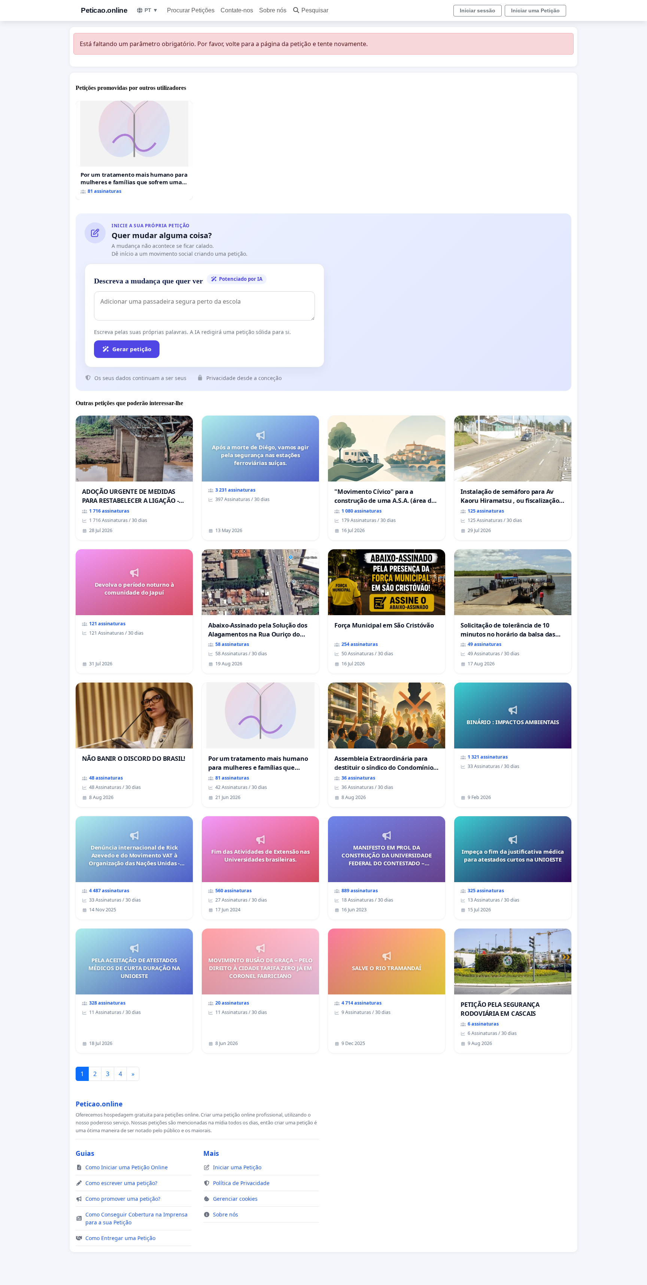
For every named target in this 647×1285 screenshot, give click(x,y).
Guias (85, 1153)
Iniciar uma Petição (535, 10)
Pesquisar (314, 10)
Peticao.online (104, 10)
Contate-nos (237, 10)
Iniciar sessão (477, 10)
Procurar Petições (191, 10)
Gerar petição (131, 349)
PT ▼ (151, 10)
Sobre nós (272, 10)
